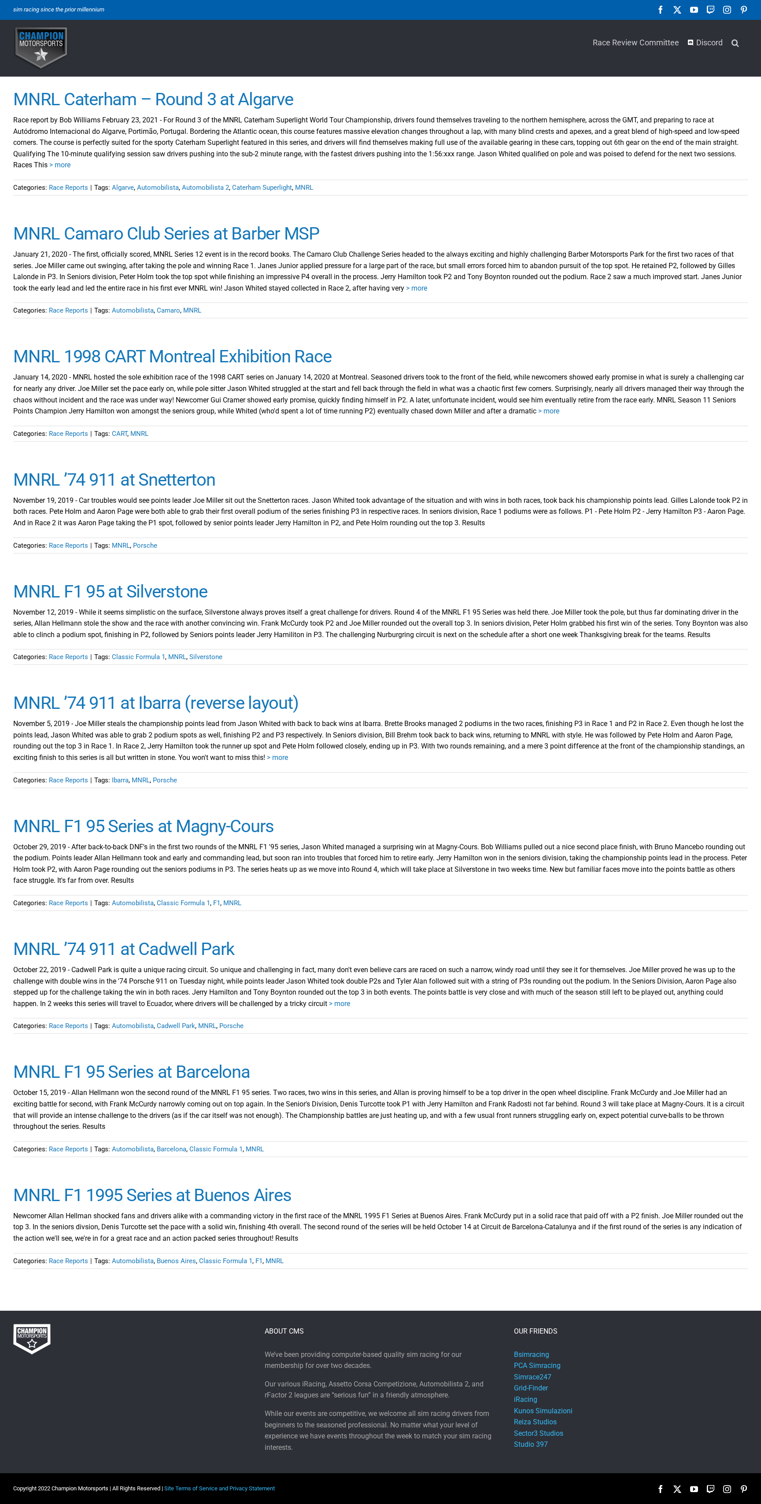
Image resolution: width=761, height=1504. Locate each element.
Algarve (123, 188)
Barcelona (171, 1149)
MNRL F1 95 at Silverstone (110, 591)
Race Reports (68, 188)
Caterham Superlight (262, 188)
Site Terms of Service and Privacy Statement (219, 1488)
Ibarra (120, 780)
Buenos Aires (176, 1261)
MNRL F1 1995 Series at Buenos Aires (152, 1195)
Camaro (168, 310)
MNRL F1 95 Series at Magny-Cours (143, 826)
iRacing (525, 1399)
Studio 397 (531, 1444)
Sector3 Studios (538, 1433)
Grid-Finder (531, 1388)
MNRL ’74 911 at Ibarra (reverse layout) (155, 703)
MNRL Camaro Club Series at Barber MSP (166, 233)
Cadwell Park (176, 1026)
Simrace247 (532, 1377)
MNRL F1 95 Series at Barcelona (131, 1072)
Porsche (145, 545)
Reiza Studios (535, 1422)
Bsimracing (531, 1354)
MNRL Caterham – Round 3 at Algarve (153, 99)
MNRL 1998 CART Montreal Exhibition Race (172, 356)
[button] (735, 42)
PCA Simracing (537, 1365)
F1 (216, 903)
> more (59, 165)
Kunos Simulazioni (543, 1411)
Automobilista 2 (205, 188)
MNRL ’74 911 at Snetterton (114, 479)
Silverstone (205, 657)
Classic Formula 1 (138, 657)
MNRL (304, 188)
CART (119, 434)
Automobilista (158, 188)
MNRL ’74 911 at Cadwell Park (123, 949)
